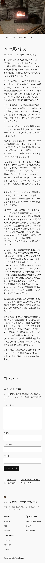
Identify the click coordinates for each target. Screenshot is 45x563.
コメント (9, 405)
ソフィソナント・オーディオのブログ (18, 37)
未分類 (33, 55)
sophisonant (24, 55)
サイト (7, 456)
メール (8, 444)
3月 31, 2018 (9, 55)
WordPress (19, 558)
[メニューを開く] (40, 37)
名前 (7, 433)
